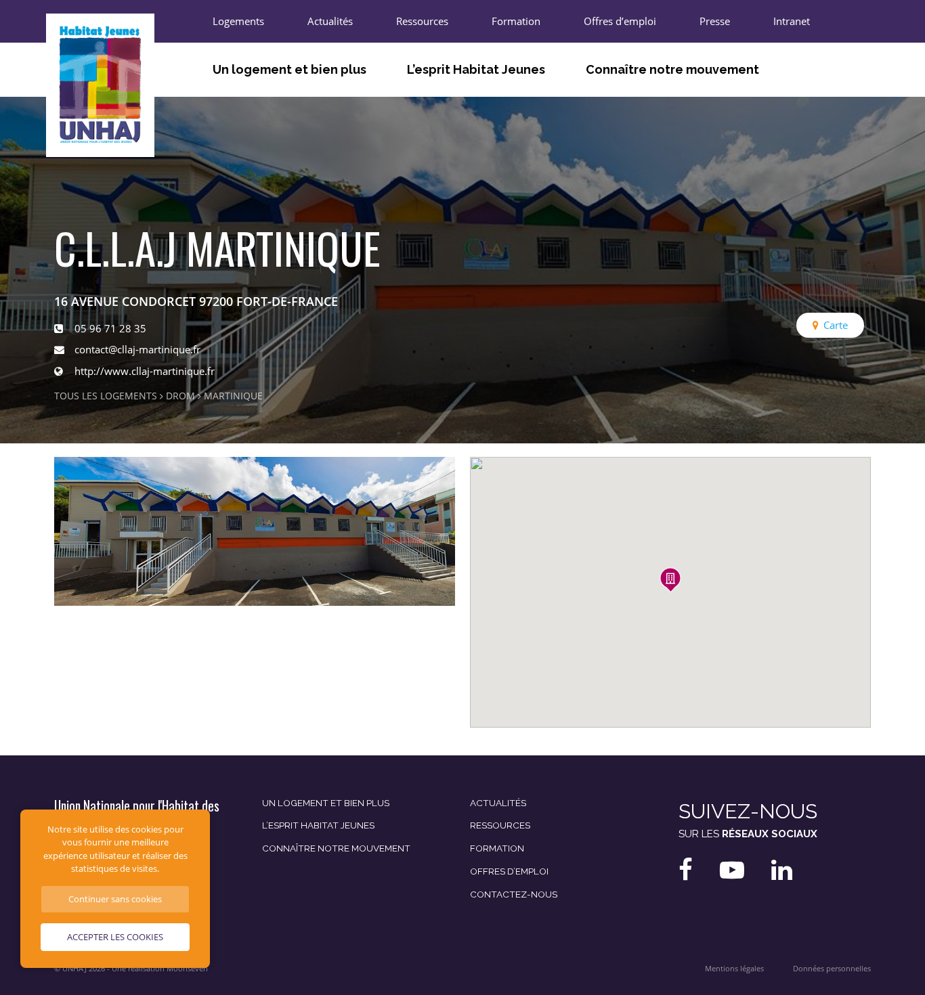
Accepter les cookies (115, 937)
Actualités (330, 21)
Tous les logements (105, 396)
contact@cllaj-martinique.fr (137, 349)
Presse (715, 21)
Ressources (422, 21)
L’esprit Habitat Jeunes (476, 69)
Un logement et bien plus (289, 69)
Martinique (233, 396)
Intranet (791, 21)
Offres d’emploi (620, 21)
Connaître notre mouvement (672, 69)
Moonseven (187, 968)
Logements (238, 21)
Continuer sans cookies (115, 899)
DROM (180, 396)
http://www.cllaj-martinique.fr (144, 371)
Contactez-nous (513, 894)
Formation (516, 21)
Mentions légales (734, 968)
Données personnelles (832, 968)
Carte (835, 325)
